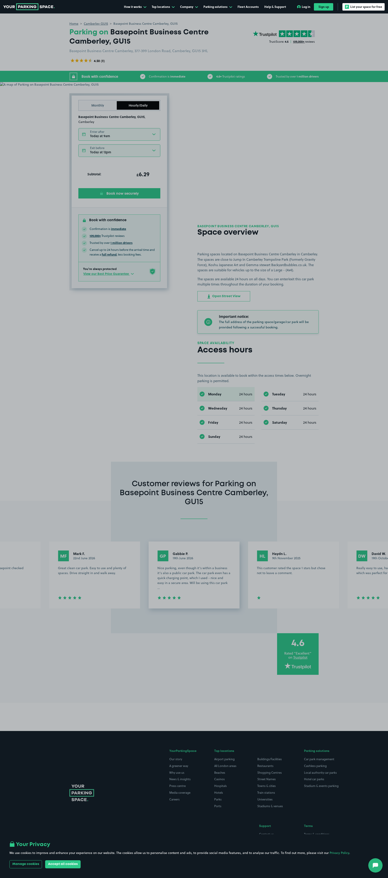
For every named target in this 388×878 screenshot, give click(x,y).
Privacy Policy (339, 853)
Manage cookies (25, 864)
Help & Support (275, 6)
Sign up (323, 6)
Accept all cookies (63, 864)
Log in (306, 6)
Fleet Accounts (248, 6)
